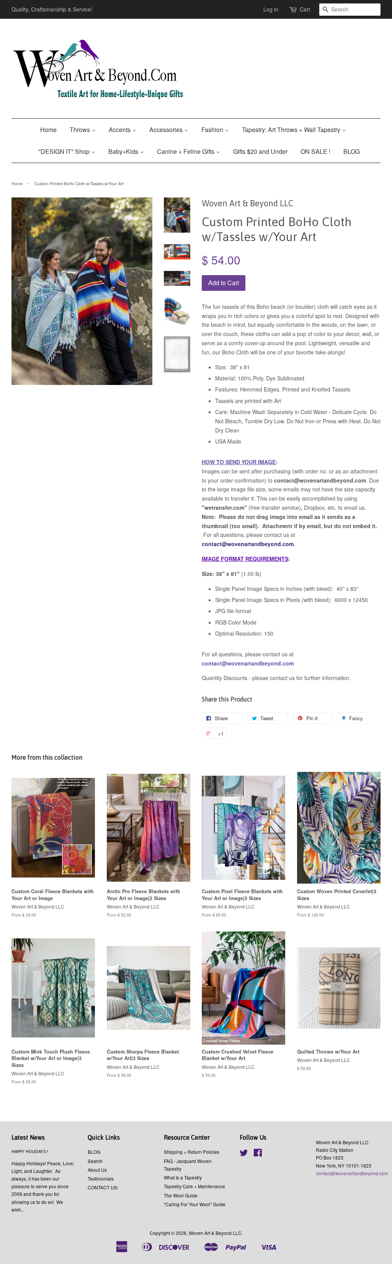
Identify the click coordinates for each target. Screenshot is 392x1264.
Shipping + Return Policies (191, 1151)
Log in (270, 9)
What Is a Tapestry (183, 1177)
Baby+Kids (124, 151)
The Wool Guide (181, 1195)
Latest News (28, 1137)
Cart (305, 9)
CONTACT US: (103, 1187)
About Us (97, 1169)
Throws (80, 129)
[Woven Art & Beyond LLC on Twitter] (244, 1154)
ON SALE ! (315, 151)
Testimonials (101, 1178)
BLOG (351, 151)
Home (48, 129)
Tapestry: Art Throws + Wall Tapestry (292, 129)
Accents (120, 129)
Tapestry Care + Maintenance (194, 1186)
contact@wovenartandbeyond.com (352, 1173)
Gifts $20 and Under (260, 151)
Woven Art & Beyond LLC (215, 1233)
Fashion (213, 129)
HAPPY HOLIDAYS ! (29, 1151)
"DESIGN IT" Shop (64, 151)
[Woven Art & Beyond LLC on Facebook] (257, 1154)
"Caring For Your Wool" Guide (194, 1204)
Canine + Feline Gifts (186, 151)
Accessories (166, 129)
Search (95, 1161)
